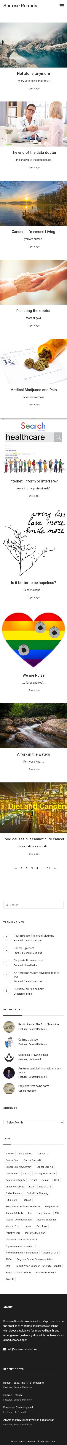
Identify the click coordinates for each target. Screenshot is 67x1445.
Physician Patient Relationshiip (22, 1252)
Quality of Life (50, 1252)
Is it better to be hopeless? (33, 582)
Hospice (26, 1200)
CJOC (26, 1173)
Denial (33, 1180)
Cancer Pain (12, 1173)
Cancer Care (12, 1160)
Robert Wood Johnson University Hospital (38, 1266)
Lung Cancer (43, 1213)
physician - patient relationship (22, 1239)
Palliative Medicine (35, 1233)
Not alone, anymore (33, 73)
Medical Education (47, 1219)
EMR (31, 1186)
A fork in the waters (33, 754)
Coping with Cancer (44, 1173)
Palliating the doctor (33, 310)
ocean (28, 1226)
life (30, 1213)
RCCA (9, 1259)
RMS (8, 1266)
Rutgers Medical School (18, 1272)
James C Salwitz (14, 1213)
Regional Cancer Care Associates (34, 1259)
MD (57, 1213)
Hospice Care (52, 1206)
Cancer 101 (43, 1153)
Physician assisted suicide (20, 1246)
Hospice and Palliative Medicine (23, 1206)
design (45, 1180)
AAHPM (10, 1153)
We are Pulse (33, 675)
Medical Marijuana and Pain (33, 390)
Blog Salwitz (25, 1153)
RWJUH (10, 1279)
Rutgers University (46, 1272)
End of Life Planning (37, 1193)
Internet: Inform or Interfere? (33, 481)
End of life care (14, 1193)
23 (48, 868)
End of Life (45, 1186)
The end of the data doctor (33, 152)
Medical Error (13, 1226)
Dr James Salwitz (15, 1186)
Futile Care (11, 1200)
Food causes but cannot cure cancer (33, 839)
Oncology (41, 1226)
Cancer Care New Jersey (18, 1166)
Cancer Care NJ (44, 1166)
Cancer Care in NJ (32, 1160)
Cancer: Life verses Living (33, 231)
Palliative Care (13, 1233)
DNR (56, 1180)
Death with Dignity (15, 1180)
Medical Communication (19, 1219)
